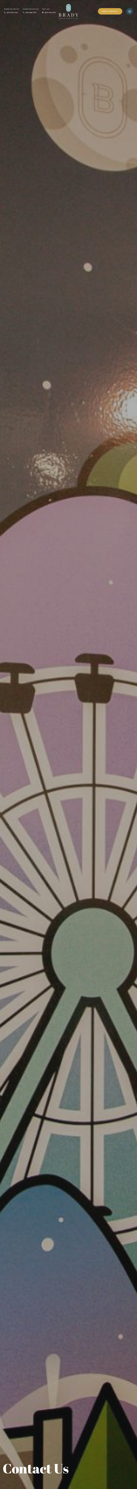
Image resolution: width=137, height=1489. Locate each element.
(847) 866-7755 (30, 12)
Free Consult (110, 11)
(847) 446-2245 (12, 12)
